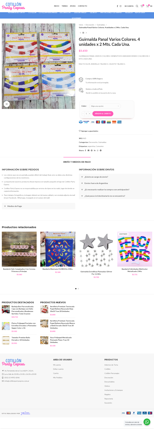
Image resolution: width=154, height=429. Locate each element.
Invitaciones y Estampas (113, 390)
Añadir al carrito (103, 114)
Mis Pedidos (57, 377)
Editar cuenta (58, 369)
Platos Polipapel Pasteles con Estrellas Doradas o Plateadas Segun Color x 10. (24, 325)
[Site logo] (13, 6)
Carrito (56, 373)
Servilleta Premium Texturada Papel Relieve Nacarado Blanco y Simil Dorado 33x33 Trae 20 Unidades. (62, 324)
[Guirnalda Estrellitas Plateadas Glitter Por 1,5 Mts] (96, 250)
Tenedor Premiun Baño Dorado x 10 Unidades (21, 338)
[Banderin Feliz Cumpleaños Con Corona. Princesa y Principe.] (19, 249)
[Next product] (86, 32)
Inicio (81, 25)
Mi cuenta (57, 365)
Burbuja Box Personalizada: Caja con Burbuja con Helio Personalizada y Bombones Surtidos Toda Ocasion (23, 310)
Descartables (109, 382)
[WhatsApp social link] (97, 150)
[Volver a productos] (83, 32)
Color (83, 106)
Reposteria (108, 399)
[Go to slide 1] (75, 288)
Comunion (100, 146)
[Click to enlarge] (7, 104)
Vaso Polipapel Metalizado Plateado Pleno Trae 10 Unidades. (61, 339)
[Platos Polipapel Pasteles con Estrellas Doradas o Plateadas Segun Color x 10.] (6, 327)
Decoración (90, 25)
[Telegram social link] (100, 150)
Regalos (107, 394)
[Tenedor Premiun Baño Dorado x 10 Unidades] (6, 340)
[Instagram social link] (120, 6)
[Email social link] (88, 150)
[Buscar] (137, 6)
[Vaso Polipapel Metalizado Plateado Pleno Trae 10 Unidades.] (44, 341)
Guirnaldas (101, 25)
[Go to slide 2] (78, 288)
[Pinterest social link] (91, 150)
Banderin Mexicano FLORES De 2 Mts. (58, 269)
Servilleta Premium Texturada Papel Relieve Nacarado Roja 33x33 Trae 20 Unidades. (62, 308)
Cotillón (107, 369)
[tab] (77, 160)
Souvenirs (108, 403)
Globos (107, 386)
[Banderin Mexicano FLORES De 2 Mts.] (57, 249)
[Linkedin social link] (94, 150)
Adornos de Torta (111, 365)
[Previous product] (80, 32)
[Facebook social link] (117, 6)
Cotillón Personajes (111, 373)
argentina (91, 146)
